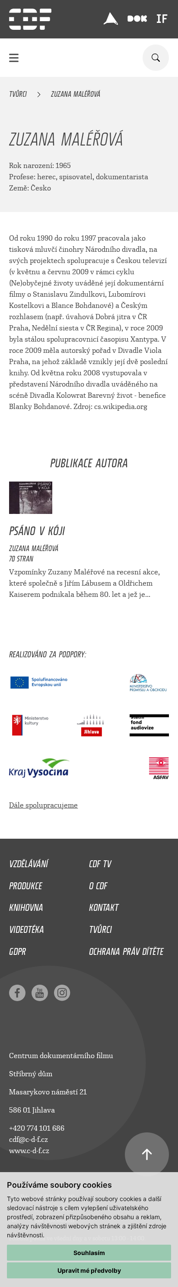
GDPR (17, 949)
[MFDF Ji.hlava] (111, 18)
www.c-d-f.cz (29, 1151)
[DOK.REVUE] (137, 19)
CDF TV (100, 862)
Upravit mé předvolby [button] (89, 1270)
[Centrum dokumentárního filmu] (30, 19)
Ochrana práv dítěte (126, 949)
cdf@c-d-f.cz (28, 1139)
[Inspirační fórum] (162, 18)
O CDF (98, 884)
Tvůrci (18, 92)
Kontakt (103, 905)
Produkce (25, 884)
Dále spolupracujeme (43, 805)
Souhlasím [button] (89, 1252)
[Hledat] (156, 57)
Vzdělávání (28, 862)
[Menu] (14, 58)
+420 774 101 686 (36, 1128)
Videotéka (26, 927)
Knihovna (26, 905)
